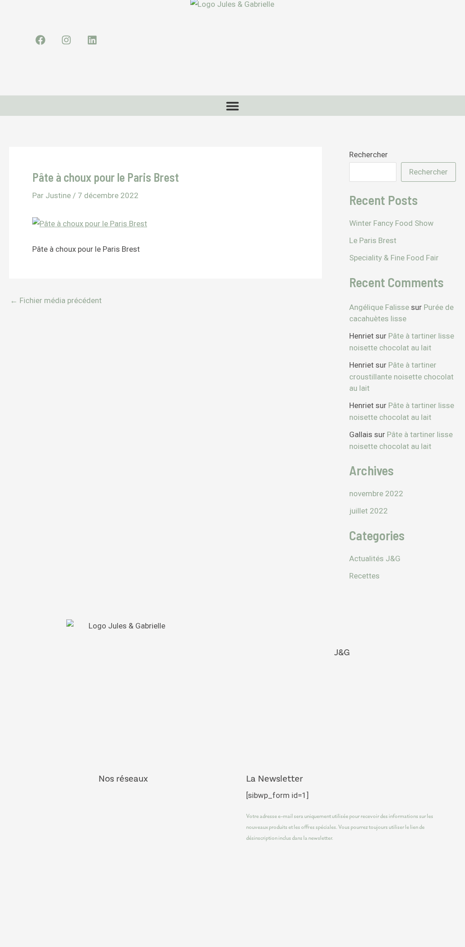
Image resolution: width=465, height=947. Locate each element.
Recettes (364, 575)
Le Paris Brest (372, 240)
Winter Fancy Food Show (391, 223)
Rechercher (368, 154)
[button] (233, 105)
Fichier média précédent (56, 300)
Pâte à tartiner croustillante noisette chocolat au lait (401, 376)
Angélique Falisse (379, 307)
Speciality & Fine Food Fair (394, 257)
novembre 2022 (376, 493)
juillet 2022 (368, 510)
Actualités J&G (375, 558)
